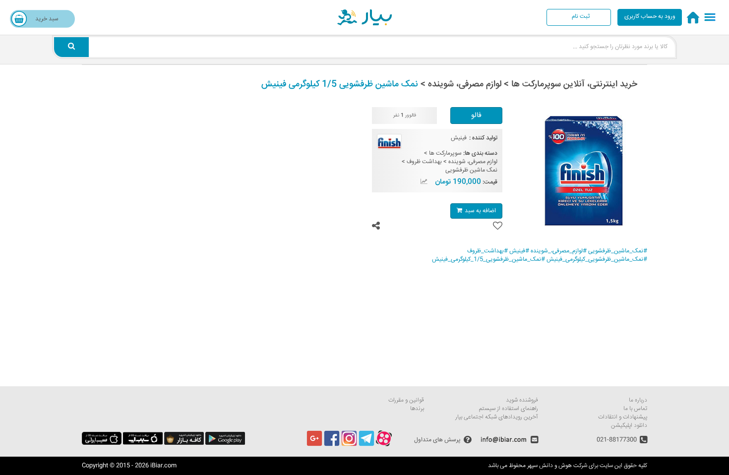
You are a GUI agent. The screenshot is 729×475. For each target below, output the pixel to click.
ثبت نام (581, 16)
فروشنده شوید (522, 400)
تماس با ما (635, 409)
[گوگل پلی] (225, 443)
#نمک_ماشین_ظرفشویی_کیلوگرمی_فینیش (597, 259)
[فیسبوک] (332, 445)
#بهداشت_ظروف (487, 251)
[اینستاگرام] (349, 445)
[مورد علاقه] (497, 226)
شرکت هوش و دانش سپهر (557, 466)
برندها (417, 409)
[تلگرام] (366, 445)
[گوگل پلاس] (314, 445)
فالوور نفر (404, 115)
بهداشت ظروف (424, 162)
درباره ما (638, 400)
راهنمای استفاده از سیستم (508, 409)
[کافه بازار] (184, 443)
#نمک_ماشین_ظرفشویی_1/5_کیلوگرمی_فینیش (488, 259)
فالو (476, 115)
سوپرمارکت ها (445, 153)
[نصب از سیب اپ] (143, 443)
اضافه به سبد (480, 211)
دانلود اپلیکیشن (629, 425)
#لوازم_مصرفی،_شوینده (559, 251)
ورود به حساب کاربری (649, 16)
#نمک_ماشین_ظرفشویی (617, 251)
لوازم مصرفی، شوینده (472, 162)
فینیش (459, 138)
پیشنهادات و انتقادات (622, 417)
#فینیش (519, 251)
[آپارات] (384, 445)
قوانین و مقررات (406, 400)
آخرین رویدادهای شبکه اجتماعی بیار (496, 417)
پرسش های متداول (437, 439)
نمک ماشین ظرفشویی (471, 170)
